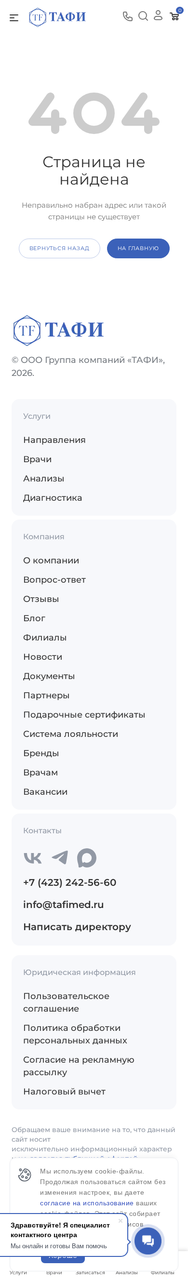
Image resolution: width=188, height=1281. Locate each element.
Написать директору (77, 927)
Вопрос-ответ (54, 579)
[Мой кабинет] (158, 17)
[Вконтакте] (32, 857)
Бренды (41, 753)
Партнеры (46, 695)
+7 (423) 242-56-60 (69, 882)
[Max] (86, 857)
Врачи (37, 459)
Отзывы (41, 599)
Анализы (44, 478)
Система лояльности (70, 734)
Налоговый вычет (64, 1091)
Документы (49, 676)
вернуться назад (59, 248)
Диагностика (52, 498)
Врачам (40, 772)
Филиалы (45, 637)
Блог (34, 618)
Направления (54, 440)
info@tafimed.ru (63, 904)
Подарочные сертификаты (84, 714)
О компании (51, 560)
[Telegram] (59, 857)
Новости (42, 657)
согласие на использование (88, 1203)
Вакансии (45, 792)
